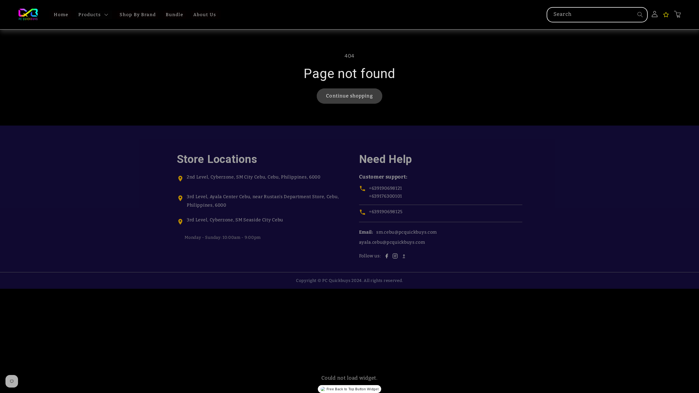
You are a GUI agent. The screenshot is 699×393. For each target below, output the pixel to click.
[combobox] (597, 15)
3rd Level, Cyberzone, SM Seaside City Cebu (235, 219)
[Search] (640, 15)
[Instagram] (395, 256)
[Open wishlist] (666, 15)
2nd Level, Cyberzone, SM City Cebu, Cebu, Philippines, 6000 (254, 177)
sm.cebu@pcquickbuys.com (406, 232)
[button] (678, 14)
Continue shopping (349, 96)
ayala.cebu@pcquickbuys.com (392, 242)
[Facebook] (386, 256)
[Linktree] (404, 256)
